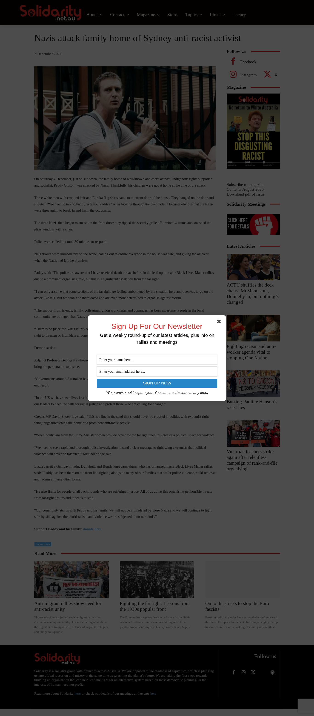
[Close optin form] (220, 322)
